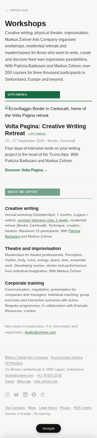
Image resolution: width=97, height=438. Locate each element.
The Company (15, 408)
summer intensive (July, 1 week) (43, 220)
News (32, 408)
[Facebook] (34, 395)
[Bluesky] (16, 395)
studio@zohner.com (40, 332)
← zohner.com (16, 10)
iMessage (24, 381)
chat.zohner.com (46, 381)
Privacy (65, 408)
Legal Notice (48, 408)
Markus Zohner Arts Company (26, 357)
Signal (9, 381)
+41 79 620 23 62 (49, 375)
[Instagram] (7, 395)
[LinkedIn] (25, 395)
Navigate (49, 428)
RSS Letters (83, 408)
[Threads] (43, 395)
